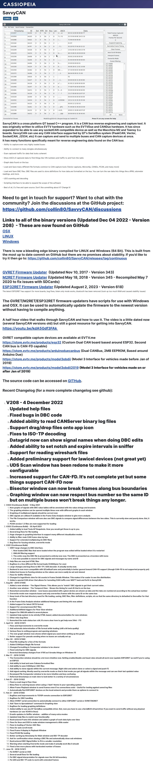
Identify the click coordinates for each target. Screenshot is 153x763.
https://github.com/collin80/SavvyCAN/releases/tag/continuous (77, 258)
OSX (6, 231)
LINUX (8, 236)
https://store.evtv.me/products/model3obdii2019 (41, 368)
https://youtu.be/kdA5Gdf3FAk (30, 328)
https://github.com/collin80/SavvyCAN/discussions (62, 209)
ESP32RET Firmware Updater (28, 287)
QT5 (15, 18)
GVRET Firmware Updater (25, 272)
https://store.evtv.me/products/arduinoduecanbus (41, 351)
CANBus (7, 18)
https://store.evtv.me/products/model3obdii (37, 359)
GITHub (74, 381)
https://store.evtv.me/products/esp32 (32, 342)
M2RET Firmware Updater (25, 277)
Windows (11, 241)
